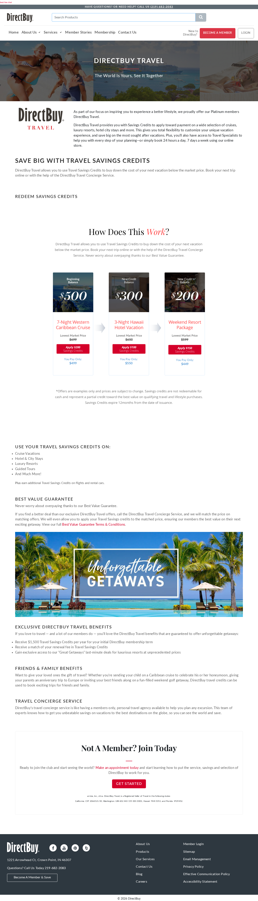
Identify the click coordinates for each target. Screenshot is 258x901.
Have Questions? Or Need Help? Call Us (129, 7)
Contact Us (127, 32)
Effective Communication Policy (206, 874)
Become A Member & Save (32, 877)
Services (51, 32)
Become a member (217, 33)
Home (14, 32)
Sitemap (189, 851)
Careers (141, 881)
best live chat (6, 2)
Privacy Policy (193, 866)
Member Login (193, 844)
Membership (105, 32)
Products (142, 851)
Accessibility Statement (200, 881)
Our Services (145, 859)
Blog (139, 874)
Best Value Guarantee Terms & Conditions (93, 524)
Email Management (197, 859)
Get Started (129, 784)
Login (246, 33)
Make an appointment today (117, 767)
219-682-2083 (55, 868)
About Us (29, 32)
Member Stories (78, 32)
